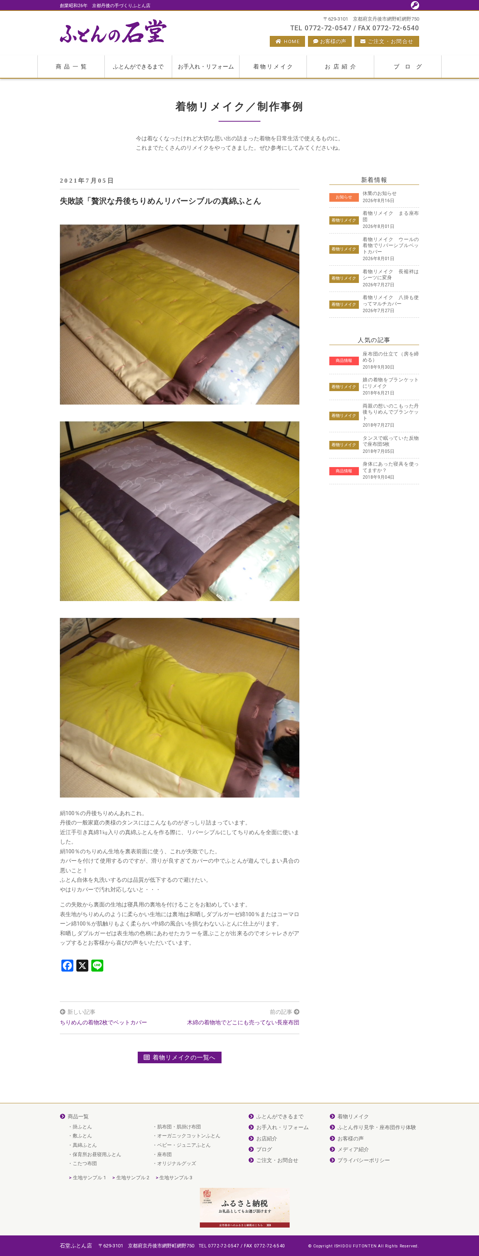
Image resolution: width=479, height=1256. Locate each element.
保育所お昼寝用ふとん (97, 1154)
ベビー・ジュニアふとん (184, 1145)
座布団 (164, 1154)
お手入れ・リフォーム (206, 66)
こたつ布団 (85, 1163)
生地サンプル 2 (132, 1177)
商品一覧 (72, 66)
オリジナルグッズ (176, 1163)
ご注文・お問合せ (391, 41)
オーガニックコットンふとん (188, 1135)
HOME (291, 41)
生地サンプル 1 (89, 1177)
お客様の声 (333, 41)
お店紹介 (342, 66)
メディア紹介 (353, 1149)
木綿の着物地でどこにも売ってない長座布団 (243, 1022)
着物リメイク (273, 66)
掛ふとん (82, 1127)
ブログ (410, 66)
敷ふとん (82, 1135)
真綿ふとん (85, 1145)
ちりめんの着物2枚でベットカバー (103, 1022)
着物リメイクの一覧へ (184, 1057)
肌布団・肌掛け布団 (179, 1127)
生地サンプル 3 (175, 1177)
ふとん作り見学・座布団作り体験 (377, 1127)
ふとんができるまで (138, 66)
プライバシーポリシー (364, 1160)
